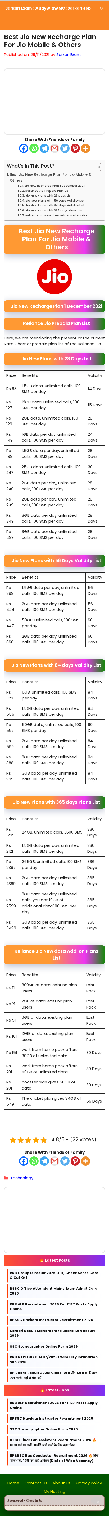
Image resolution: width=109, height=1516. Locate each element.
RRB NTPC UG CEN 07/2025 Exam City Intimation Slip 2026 (54, 1360)
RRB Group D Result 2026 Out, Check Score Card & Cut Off (54, 1275)
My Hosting (54, 1491)
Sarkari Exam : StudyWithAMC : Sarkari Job (48, 8)
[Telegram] (44, 148)
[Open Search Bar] (102, 8)
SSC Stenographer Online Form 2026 (44, 1346)
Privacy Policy (89, 1483)
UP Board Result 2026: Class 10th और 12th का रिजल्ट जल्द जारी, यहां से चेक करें (53, 1375)
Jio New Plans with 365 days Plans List (54, 210)
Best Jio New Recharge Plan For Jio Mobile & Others (51, 177)
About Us (62, 1483)
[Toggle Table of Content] (93, 167)
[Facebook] (23, 148)
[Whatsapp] (34, 148)
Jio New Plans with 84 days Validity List (54, 205)
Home (13, 1483)
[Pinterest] (75, 148)
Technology (21, 1178)
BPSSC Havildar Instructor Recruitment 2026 (51, 1320)
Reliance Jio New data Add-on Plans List (56, 215)
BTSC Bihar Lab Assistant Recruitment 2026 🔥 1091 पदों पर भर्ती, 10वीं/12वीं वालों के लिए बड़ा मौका (53, 1442)
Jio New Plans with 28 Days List (48, 195)
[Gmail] (54, 148)
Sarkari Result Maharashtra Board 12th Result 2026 (52, 1333)
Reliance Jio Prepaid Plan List (47, 190)
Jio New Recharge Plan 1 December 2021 (55, 185)
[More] (85, 148)
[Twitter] (65, 148)
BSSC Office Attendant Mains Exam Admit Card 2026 (53, 1291)
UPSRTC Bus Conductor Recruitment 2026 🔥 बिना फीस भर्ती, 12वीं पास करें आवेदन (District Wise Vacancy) (54, 1458)
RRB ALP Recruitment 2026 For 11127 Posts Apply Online (54, 1307)
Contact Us (36, 1483)
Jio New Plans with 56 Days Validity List (55, 200)
